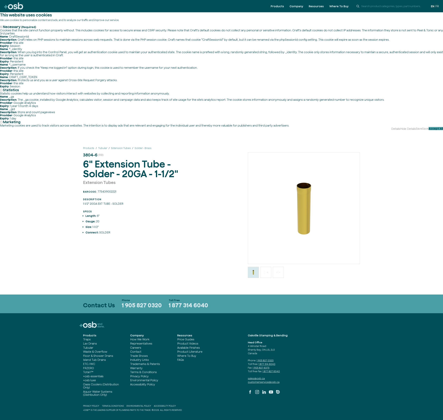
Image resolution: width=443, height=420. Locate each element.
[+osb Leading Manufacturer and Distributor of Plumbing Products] (13, 6)
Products (277, 6)
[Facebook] (250, 393)
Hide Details (408, 128)
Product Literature (189, 351)
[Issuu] (277, 393)
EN (432, 6)
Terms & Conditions (143, 372)
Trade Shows (139, 355)
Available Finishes (188, 347)
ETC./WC (89, 363)
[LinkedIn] (264, 393)
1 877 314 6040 (188, 305)
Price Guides (185, 339)
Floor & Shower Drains (98, 355)
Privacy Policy (139, 376)
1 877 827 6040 (271, 371)
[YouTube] (271, 393)
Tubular (88, 347)
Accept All (436, 128)
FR (437, 6)
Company (296, 6)
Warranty (136, 368)
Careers (135, 347)
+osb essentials (93, 376)
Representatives (141, 343)
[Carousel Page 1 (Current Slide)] (253, 272)
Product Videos (187, 343)
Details (395, 128)
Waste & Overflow (95, 351)
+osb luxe (89, 380)
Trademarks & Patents (145, 363)
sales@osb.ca (256, 378)
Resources (316, 6)
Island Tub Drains (94, 359)
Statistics (11, 90)
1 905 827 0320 (142, 305)
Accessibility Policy (142, 384)
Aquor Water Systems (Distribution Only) (97, 393)
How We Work (140, 339)
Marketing (11, 122)
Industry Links (139, 359)
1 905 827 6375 (261, 367)
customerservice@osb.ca (263, 382)
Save (419, 128)
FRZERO (88, 368)
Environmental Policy (144, 380)
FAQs (180, 359)
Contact (135, 351)
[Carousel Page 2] (265, 272)
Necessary (19, 27)
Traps (87, 339)
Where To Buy (339, 6)
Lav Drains (90, 343)
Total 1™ (88, 372)
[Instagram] (257, 393)
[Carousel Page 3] (278, 272)
